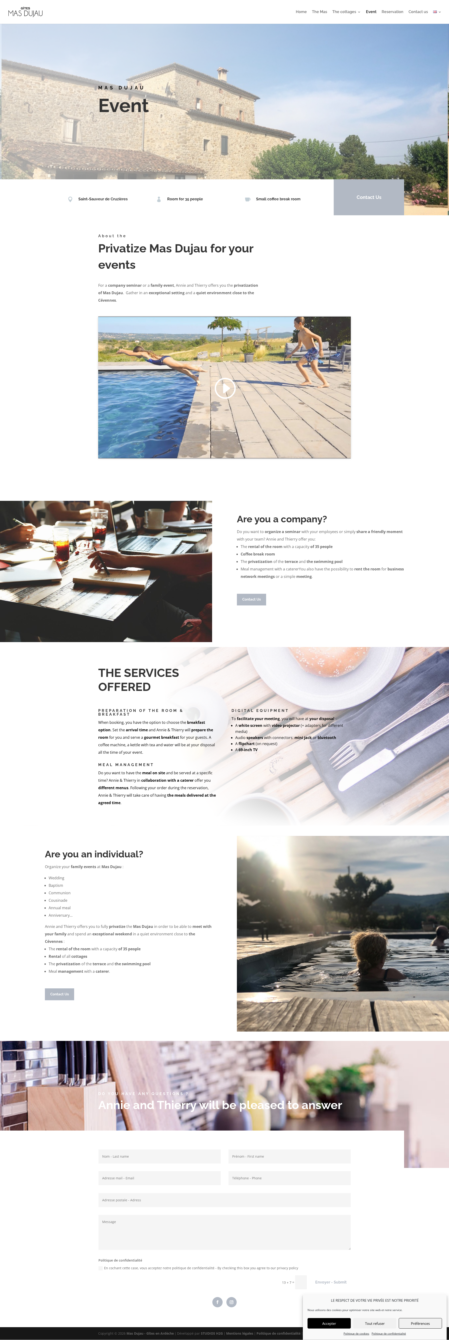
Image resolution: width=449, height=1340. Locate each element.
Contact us (418, 12)
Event (371, 12)
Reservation (392, 12)
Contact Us (369, 197)
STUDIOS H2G (212, 1333)
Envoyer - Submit (331, 1282)
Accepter (329, 1323)
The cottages (344, 12)
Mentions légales (239, 1333)
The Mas (319, 12)
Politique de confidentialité (389, 1334)
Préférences (420, 1323)
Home (301, 12)
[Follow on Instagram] (231, 1302)
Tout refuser (375, 1323)
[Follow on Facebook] (217, 1302)
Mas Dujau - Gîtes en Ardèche (150, 1333)
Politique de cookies (356, 1334)
